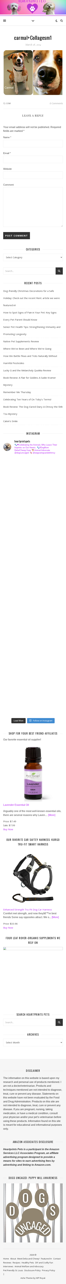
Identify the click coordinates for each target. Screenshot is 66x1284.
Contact (57, 1258)
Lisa (8, 103)
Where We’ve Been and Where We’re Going (27, 348)
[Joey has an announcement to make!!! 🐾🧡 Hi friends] (13, 463)
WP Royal (40, 1278)
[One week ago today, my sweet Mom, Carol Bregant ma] (13, 554)
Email (7, 153)
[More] (51, 815)
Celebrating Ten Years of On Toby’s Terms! (27, 399)
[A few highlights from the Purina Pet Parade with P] (13, 670)
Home (6, 1258)
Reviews (7, 1262)
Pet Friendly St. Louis (13, 1270)
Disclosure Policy (32, 1270)
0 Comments (56, 103)
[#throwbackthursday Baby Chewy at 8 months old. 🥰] (13, 644)
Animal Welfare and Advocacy (29, 1266)
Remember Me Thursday (17, 392)
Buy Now (8, 829)
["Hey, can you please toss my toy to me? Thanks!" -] (13, 618)
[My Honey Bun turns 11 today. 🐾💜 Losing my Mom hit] (13, 541)
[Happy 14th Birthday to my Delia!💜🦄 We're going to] (13, 631)
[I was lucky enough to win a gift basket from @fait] (13, 567)
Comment (8, 184)
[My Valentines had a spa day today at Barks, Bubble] (13, 657)
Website (7, 168)
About (13, 1258)
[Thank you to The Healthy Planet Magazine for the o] (13, 593)
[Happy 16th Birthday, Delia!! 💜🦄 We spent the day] (13, 489)
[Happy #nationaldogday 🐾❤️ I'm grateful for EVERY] (13, 515)
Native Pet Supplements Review (21, 341)
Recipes (16, 1262)
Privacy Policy (48, 1270)
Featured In (46, 1258)
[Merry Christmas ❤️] (13, 502)
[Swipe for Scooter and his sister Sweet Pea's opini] (13, 709)
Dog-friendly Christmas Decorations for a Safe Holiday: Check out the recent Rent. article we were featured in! (31, 298)
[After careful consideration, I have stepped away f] (13, 476)
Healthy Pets (28, 1262)
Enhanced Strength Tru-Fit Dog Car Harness (27, 909)
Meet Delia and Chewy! (28, 1258)
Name (7, 137)
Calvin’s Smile (10, 421)
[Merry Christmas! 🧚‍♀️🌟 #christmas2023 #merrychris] (13, 696)
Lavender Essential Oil (16, 805)
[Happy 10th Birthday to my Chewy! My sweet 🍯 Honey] (13, 606)
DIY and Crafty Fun (44, 1262)
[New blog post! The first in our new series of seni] (13, 580)
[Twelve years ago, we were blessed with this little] (13, 683)
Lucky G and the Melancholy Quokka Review (27, 370)
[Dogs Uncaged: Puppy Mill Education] (33, 1212)
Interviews (8, 1266)
